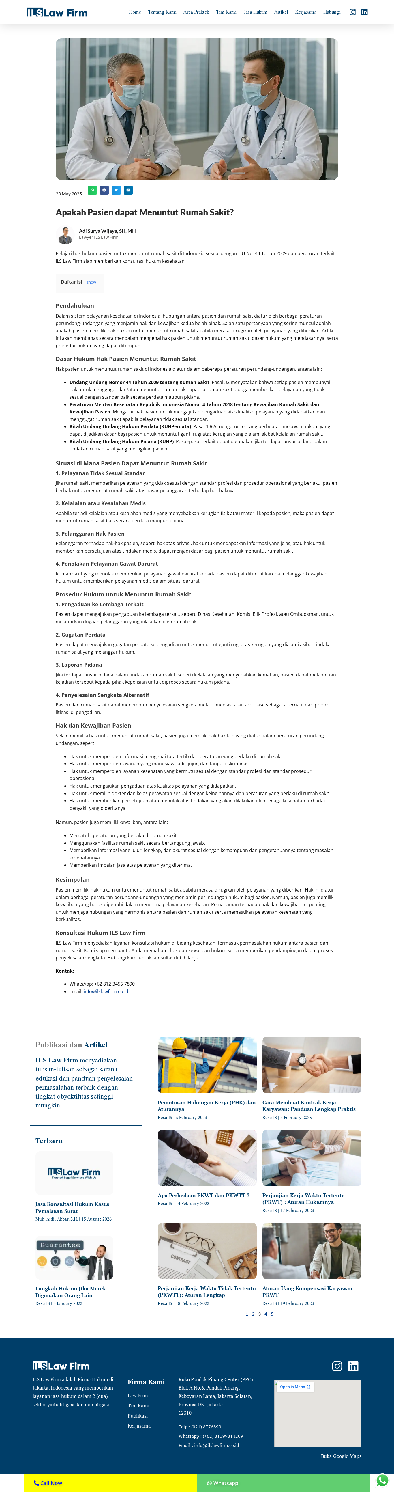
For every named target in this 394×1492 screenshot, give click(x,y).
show (91, 282)
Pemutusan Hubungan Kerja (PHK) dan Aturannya (207, 1105)
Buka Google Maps (341, 1456)
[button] (92, 190)
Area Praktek (196, 11)
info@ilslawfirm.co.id (106, 991)
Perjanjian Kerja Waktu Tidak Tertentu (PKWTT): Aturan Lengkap (207, 1291)
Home (135, 11)
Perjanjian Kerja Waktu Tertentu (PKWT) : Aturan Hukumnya (303, 1198)
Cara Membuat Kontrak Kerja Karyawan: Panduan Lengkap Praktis (309, 1105)
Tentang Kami (162, 11)
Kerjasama (305, 11)
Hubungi (332, 11)
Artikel (281, 11)
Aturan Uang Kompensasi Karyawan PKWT (307, 1291)
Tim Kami (226, 11)
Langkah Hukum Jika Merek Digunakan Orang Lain (70, 1292)
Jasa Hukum (255, 11)
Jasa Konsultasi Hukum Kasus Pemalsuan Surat (72, 1207)
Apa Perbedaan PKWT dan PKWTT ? (203, 1195)
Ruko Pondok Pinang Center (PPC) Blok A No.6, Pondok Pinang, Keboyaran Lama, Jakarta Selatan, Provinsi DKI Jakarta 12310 (216, 1396)
